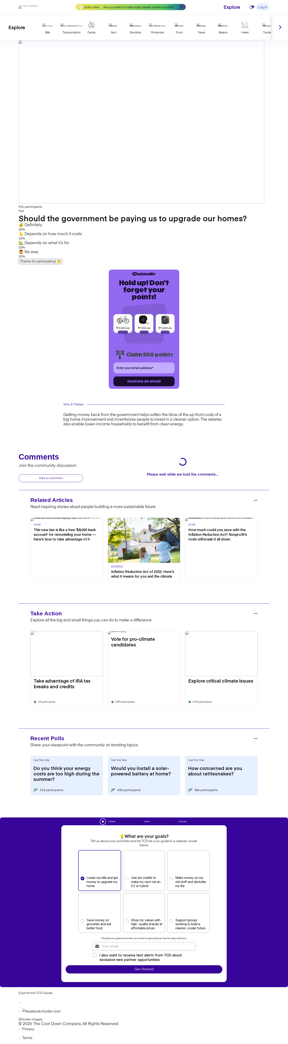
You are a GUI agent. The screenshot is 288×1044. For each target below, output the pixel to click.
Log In (262, 7)
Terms (27, 1038)
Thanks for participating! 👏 (40, 261)
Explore (232, 7)
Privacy (28, 1029)
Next (280, 27)
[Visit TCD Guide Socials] (26, 1003)
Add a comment (51, 478)
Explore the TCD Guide (35, 993)
